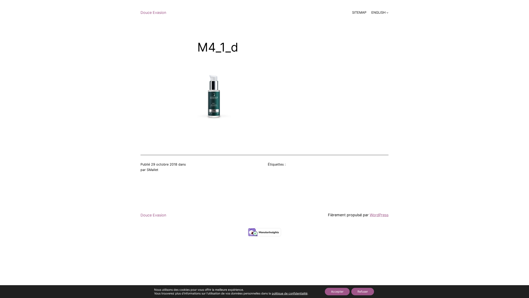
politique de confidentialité (289, 293)
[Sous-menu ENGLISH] (387, 13)
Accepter (337, 291)
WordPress (379, 215)
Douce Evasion (153, 12)
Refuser (362, 291)
